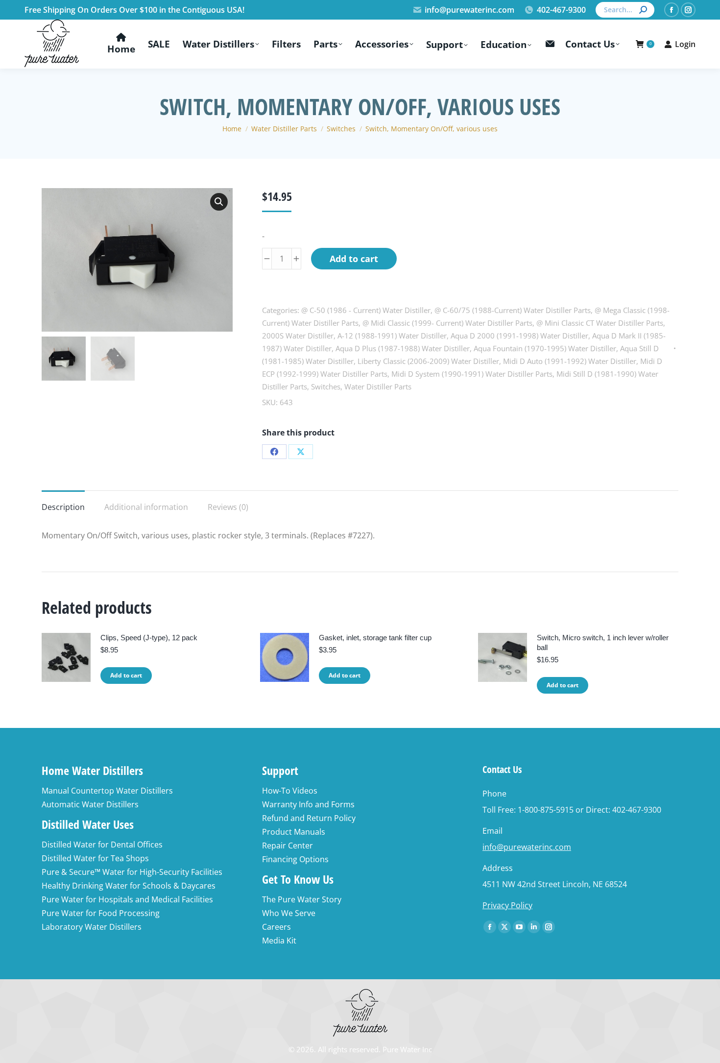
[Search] (643, 10)
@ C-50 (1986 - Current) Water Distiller (366, 310)
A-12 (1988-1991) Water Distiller (392, 335)
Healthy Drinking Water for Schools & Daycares (129, 885)
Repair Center (287, 845)
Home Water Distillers (92, 770)
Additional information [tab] (146, 507)
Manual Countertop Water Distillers (107, 790)
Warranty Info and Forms (308, 804)
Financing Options (295, 859)
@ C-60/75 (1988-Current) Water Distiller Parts (512, 310)
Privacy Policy (507, 905)
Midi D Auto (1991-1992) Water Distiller (569, 361)
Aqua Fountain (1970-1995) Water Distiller (545, 348)
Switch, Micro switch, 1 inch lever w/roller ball (603, 642)
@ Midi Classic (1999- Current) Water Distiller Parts (447, 323)
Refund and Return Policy (309, 818)
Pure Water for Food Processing (101, 913)
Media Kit (279, 940)
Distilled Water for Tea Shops (95, 858)
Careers (276, 926)
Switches (325, 386)
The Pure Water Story (301, 899)
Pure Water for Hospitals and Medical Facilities (127, 899)
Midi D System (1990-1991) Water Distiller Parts (471, 374)
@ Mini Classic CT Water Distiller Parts (599, 323)
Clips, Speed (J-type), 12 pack (148, 637)
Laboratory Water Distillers (92, 926)
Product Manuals (293, 831)
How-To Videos (289, 790)
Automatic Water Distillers (90, 804)
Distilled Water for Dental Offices (102, 844)
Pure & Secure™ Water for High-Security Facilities (132, 872)
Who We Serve (288, 913)
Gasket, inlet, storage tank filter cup (375, 637)
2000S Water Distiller (298, 335)
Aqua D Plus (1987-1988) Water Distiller (403, 348)
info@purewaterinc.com (469, 9)
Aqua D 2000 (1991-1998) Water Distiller (519, 335)
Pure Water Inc (407, 1049)
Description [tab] (63, 507)
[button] (219, 202)
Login (685, 44)
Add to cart (354, 259)
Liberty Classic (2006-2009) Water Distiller (428, 361)
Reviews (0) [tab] (228, 507)
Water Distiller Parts (377, 386)
